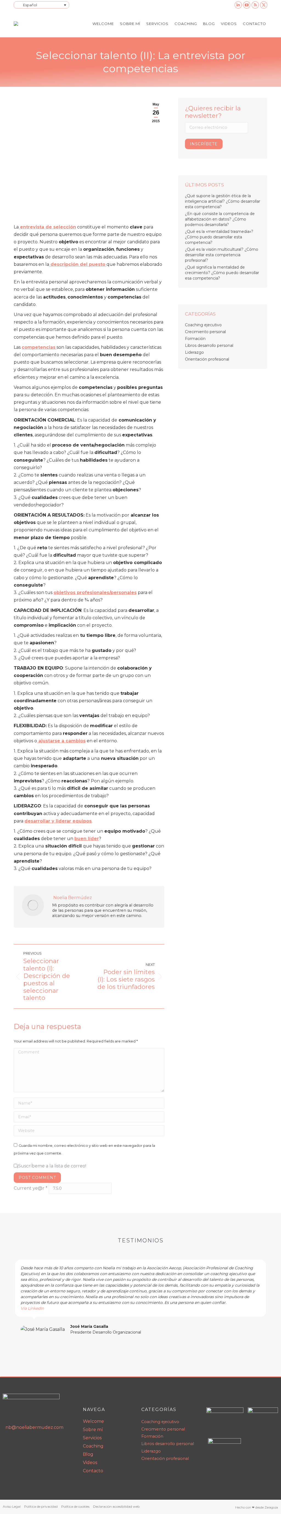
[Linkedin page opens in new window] (238, 5)
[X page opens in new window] (263, 5)
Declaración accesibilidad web (116, 1506)
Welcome (93, 1421)
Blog (88, 1454)
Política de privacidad (41, 1506)
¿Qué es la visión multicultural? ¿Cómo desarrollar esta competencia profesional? (221, 255)
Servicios (92, 1437)
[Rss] (31, 1443)
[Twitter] (43, 1443)
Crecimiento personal (205, 331)
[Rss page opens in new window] (255, 5)
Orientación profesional (207, 359)
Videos (90, 1462)
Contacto (93, 1470)
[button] (8, 1297)
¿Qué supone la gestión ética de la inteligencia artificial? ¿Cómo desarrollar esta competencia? (222, 201)
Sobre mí (93, 1429)
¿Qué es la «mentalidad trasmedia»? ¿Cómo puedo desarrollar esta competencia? (219, 237)
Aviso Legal (12, 1506)
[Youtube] (20, 1443)
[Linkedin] (8, 1443)
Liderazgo (194, 352)
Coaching (93, 1446)
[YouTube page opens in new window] (246, 5)
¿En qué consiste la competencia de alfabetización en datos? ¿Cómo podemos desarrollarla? (220, 219)
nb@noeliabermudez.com (34, 1427)
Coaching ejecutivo (203, 324)
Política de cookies (75, 1506)
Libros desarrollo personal (209, 345)
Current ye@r (30, 1188)
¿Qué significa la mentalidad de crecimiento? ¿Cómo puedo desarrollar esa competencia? (222, 273)
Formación (195, 338)
